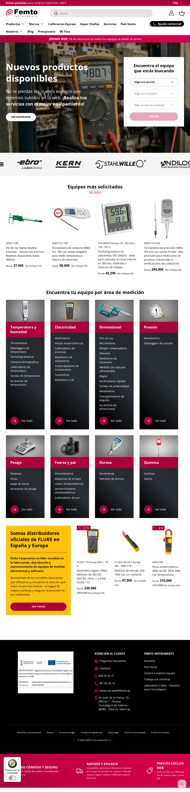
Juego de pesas (19, 483)
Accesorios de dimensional (108, 407)
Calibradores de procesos (65, 350)
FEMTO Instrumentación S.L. (98, 740)
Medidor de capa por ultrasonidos (112, 369)
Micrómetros (107, 343)
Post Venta (128, 24)
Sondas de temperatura (25, 376)
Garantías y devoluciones (29, 732)
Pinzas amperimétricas (69, 343)
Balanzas (16, 473)
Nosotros (149, 661)
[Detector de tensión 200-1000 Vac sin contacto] (130, 541)
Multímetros (62, 338)
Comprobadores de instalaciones (67, 367)
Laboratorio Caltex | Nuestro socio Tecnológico (162, 687)
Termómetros (18, 343)
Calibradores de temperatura (20, 368)
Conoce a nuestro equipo (159, 673)
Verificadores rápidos (112, 381)
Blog (30, 31)
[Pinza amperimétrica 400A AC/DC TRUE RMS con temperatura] (168, 541)
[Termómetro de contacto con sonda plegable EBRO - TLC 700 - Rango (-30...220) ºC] (72, 218)
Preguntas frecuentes (112, 661)
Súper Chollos (89, 24)
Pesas (13, 478)
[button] (182, 13)
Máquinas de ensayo (68, 478)
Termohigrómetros (22, 357)
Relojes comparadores (113, 348)
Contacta (104, 668)
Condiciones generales (91, 732)
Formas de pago (67, 732)
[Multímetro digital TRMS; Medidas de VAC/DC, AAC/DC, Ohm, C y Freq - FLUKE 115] (93, 541)
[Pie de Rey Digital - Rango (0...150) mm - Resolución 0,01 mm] (26, 218)
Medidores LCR (64, 380)
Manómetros (152, 338)
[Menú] (19, 759)
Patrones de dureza (111, 478)
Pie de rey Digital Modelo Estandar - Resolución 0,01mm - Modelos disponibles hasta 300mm (25, 253)
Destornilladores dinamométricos (65, 490)
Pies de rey (106, 338)
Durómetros (106, 473)
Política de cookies (160, 732)
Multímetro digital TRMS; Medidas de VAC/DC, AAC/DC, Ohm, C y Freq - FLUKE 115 (92, 576)
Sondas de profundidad (114, 386)
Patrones (104, 353)
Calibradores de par (67, 497)
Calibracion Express (62, 24)
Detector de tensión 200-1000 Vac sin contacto (129, 572)
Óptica (148, 478)
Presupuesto (46, 31)
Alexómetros (107, 391)
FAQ (175, 3)
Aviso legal (113, 732)
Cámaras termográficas (24, 362)
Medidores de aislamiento (63, 359)
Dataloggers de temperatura (19, 350)
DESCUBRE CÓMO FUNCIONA (28, 119)
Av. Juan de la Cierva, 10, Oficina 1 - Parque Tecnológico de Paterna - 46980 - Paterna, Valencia (114, 703)
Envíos (50, 732)
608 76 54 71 (106, 676)
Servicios (110, 24)
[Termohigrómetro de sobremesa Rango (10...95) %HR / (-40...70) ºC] (118, 218)
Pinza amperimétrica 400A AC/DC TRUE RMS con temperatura (166, 570)
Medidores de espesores (108, 360)
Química (149, 473)
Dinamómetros (64, 473)
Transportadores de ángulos (111, 398)
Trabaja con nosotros (157, 679)
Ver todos (95, 192)
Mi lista (65, 31)
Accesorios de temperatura (18, 382)
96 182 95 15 (107, 683)
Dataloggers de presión (158, 343)
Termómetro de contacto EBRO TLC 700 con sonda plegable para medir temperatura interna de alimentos (71, 253)
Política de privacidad (135, 732)
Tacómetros (62, 375)
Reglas (103, 376)
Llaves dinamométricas (69, 483)
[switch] (12, 778)
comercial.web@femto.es (114, 690)
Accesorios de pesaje (23, 489)
